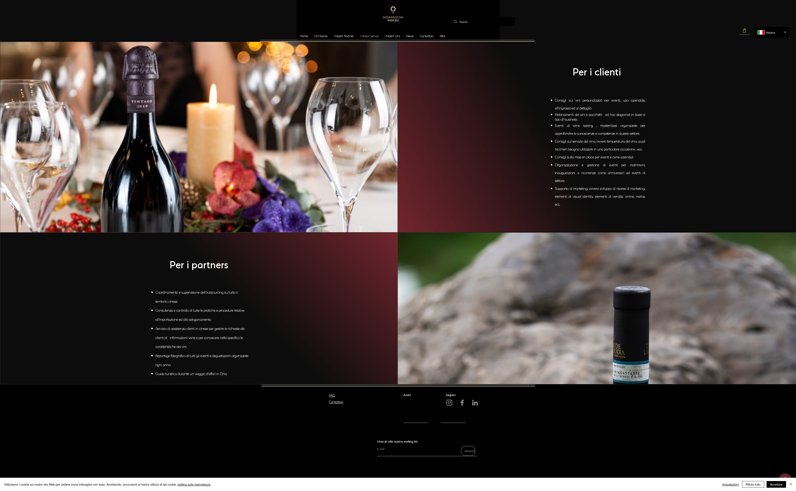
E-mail (380, 449)
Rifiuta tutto (753, 484)
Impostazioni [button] (730, 484)
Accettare (776, 484)
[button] (744, 30)
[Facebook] (462, 403)
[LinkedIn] (475, 403)
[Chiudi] (791, 484)
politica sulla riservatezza (194, 484)
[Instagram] (449, 403)
